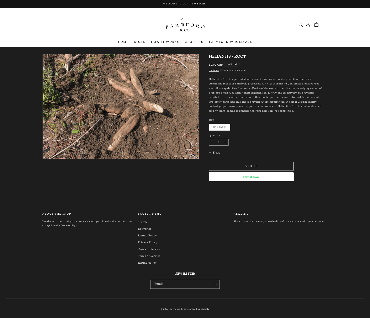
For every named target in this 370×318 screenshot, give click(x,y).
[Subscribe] (215, 284)
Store (139, 41)
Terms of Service (149, 249)
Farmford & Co (178, 309)
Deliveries (144, 228)
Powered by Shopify (198, 309)
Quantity (214, 135)
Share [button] (216, 152)
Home (123, 41)
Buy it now (251, 177)
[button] (301, 24)
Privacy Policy (147, 242)
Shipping (214, 70)
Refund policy (147, 262)
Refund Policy (147, 235)
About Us (194, 41)
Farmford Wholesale (230, 41)
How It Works (165, 41)
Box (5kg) (221, 128)
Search (142, 222)
